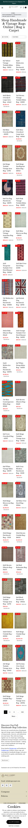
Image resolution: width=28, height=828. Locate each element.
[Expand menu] (2, 7)
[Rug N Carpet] (13, 7)
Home (13, 13)
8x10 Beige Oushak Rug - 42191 (21, 634)
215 (22, 712)
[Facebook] (2, 785)
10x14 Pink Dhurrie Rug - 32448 (8, 333)
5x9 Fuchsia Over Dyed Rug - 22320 (20, 666)
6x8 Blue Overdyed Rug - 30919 (8, 132)
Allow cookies (14, 822)
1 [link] (5, 712)
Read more (5, 760)
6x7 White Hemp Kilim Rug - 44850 (20, 365)
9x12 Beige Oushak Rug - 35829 (8, 699)
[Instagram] (6, 785)
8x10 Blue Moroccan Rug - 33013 (21, 233)
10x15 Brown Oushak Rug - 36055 (21, 535)
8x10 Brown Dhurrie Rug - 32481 (21, 402)
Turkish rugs (5, 750)
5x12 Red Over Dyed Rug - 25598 (21, 266)
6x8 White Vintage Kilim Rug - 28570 (8, 469)
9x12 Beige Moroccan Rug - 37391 (8, 503)
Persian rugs (13, 748)
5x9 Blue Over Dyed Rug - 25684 (21, 503)
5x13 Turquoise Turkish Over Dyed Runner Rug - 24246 (8, 268)
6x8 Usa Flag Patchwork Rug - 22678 (7, 201)
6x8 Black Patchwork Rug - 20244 (20, 600)
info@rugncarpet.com (13, 781)
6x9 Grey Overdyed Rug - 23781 (8, 436)
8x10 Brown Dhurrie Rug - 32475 (8, 567)
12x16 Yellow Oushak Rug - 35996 (8, 634)
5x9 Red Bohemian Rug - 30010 (21, 567)
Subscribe (22, 803)
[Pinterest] (10, 785)
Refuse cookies (14, 826)
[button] (21, 7)
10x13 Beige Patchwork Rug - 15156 (7, 535)
